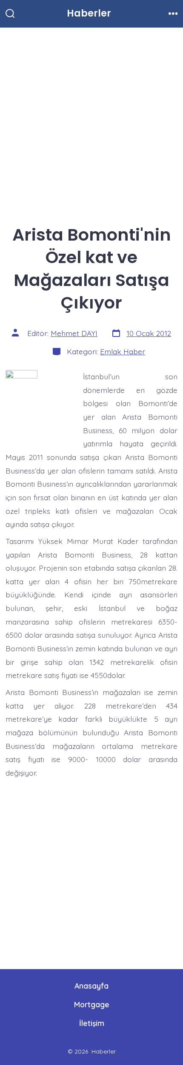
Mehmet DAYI (74, 333)
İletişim (91, 1023)
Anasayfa (91, 985)
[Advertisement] (91, 122)
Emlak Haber (122, 351)
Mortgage (91, 1004)
